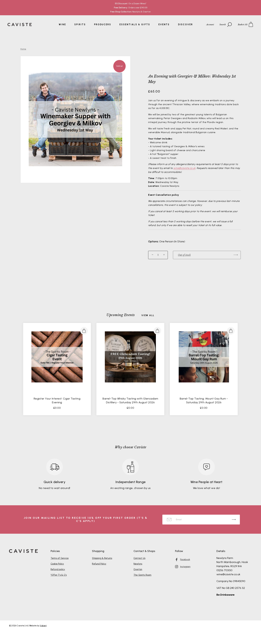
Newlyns (138, 563)
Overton (138, 569)
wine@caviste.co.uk (184, 168)
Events (164, 24)
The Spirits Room (142, 575)
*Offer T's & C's (59, 575)
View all (148, 315)
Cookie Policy (57, 563)
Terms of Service (60, 558)
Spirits (80, 24)
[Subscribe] (234, 519)
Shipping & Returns (102, 558)
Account (210, 24)
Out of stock (184, 254)
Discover (185, 24)
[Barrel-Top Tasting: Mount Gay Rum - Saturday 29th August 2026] (204, 357)
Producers (102, 24)
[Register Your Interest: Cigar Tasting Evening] (57, 357)
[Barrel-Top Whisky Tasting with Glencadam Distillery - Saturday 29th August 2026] (130, 357)
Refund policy (58, 569)
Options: (153, 241)
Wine (62, 24)
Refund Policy (99, 563)
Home (23, 49)
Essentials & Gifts (134, 24)
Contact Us (139, 558)
